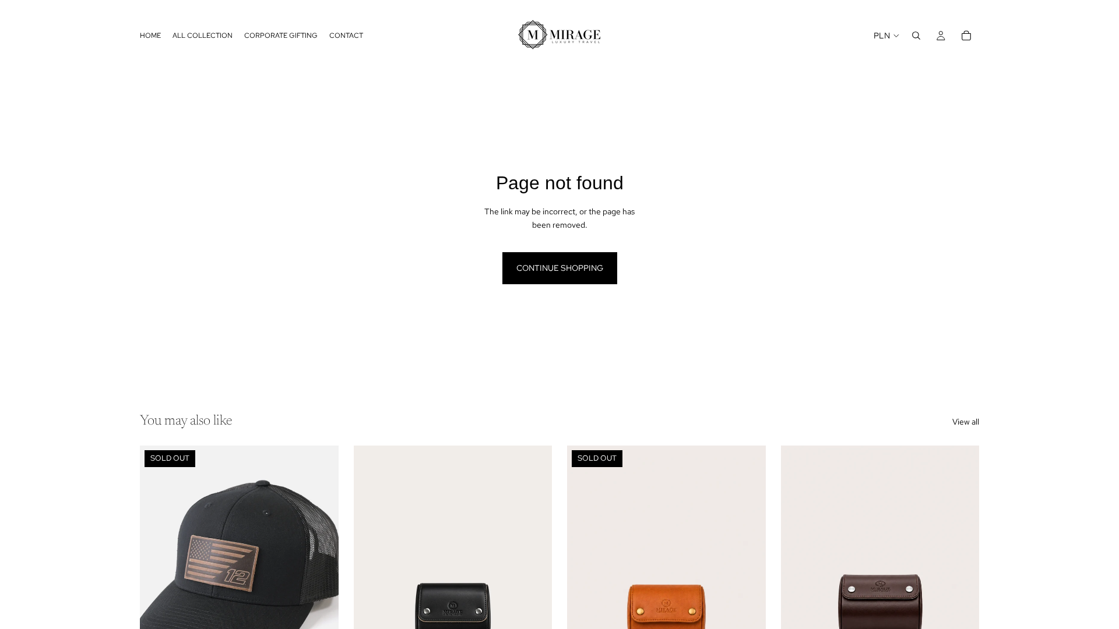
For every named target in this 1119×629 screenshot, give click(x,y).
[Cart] (966, 35)
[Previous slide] (157, 569)
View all (965, 421)
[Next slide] (321, 569)
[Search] (916, 35)
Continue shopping (559, 268)
